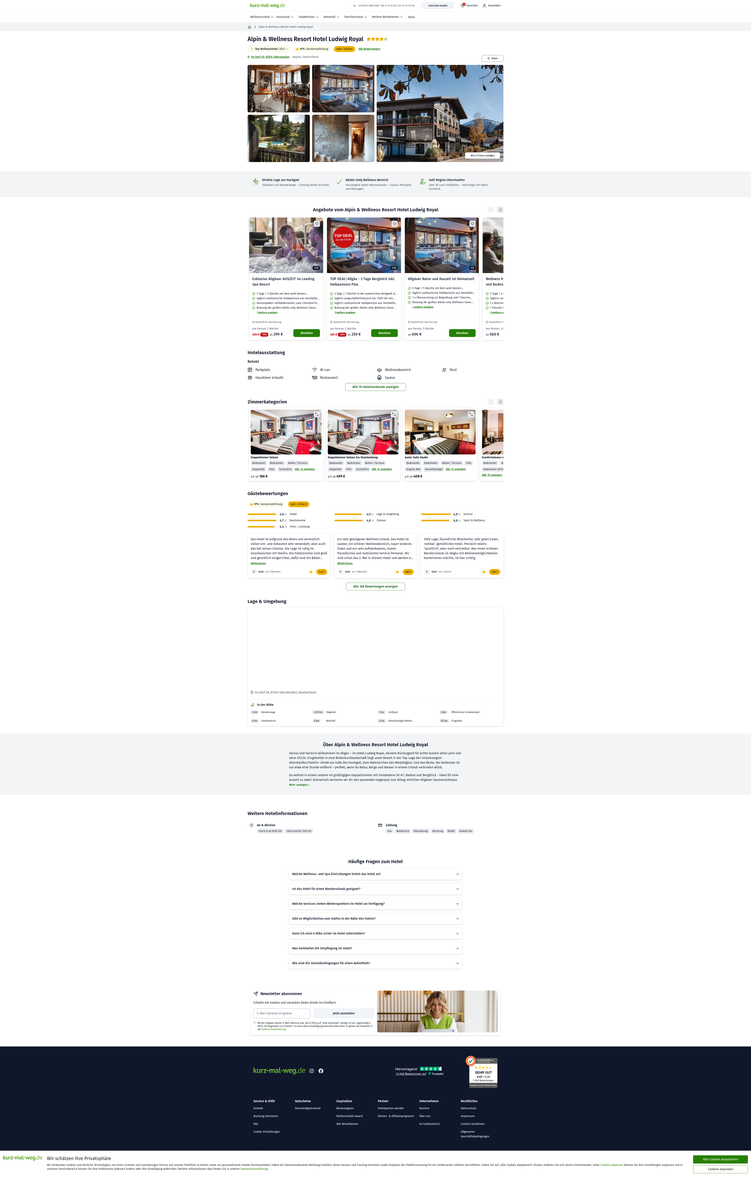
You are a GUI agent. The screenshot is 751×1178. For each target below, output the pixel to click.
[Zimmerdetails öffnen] (317, 414)
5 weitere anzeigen (267, 312)
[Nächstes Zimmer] (500, 402)
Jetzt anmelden (344, 1013)
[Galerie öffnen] (279, 88)
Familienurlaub (353, 17)
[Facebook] (321, 1071)
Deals (411, 17)
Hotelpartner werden (391, 1108)
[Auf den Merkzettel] (317, 224)
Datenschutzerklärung (274, 1029)
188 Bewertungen (369, 49)
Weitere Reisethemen (385, 17)
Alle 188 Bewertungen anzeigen (375, 586)
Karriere (424, 1108)
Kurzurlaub (283, 17)
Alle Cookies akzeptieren (720, 1159)
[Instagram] (311, 1071)
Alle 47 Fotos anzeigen (483, 155)
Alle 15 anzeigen (492, 475)
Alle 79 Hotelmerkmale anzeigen (375, 387)
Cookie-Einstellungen (266, 1131)
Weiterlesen (258, 563)
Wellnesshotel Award (349, 1116)
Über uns (424, 1116)
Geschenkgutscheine (308, 1108)
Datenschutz (468, 1108)
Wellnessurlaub (260, 17)
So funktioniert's (429, 1124)
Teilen (494, 58)
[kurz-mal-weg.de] (267, 5)
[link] (286, 279)
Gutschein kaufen (438, 5)
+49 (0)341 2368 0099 (368, 5)
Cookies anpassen (611, 1165)
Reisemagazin (345, 1108)
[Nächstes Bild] (317, 245)
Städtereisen (307, 17)
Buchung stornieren (265, 1116)
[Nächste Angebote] (500, 210)
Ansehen (307, 333)
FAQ (255, 1124)
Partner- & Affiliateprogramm (396, 1116)
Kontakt (258, 1108)
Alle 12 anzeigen (305, 469)
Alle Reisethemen (347, 1124)
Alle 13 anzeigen (456, 469)
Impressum (468, 1116)
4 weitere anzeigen (423, 307)
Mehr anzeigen (298, 785)
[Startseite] (250, 27)
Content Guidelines (473, 1124)
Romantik (329, 17)
